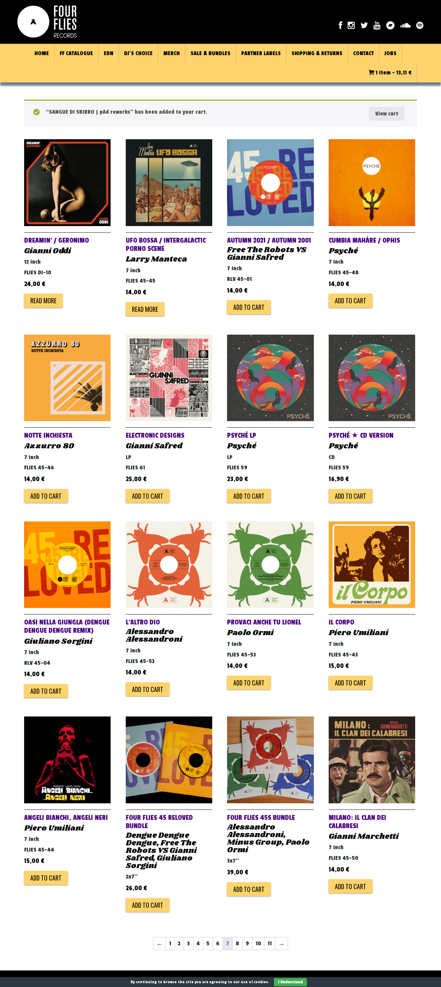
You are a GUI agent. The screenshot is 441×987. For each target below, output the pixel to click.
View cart (386, 113)
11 (270, 943)
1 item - (392, 72)
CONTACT (363, 53)
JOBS (390, 53)
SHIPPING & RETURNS (316, 53)
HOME (41, 53)
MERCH (171, 53)
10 (258, 943)
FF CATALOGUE (76, 53)
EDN (108, 53)
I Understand (290, 982)
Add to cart (249, 307)
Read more (43, 300)
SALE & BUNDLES (210, 53)
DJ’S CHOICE (138, 53)
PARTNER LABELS (261, 53)
